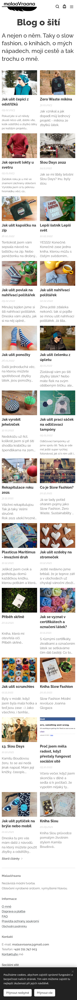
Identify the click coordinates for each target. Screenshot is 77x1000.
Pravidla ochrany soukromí (20, 921)
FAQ (5, 916)
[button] (57, 6)
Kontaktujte (10, 954)
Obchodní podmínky (14, 926)
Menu (71, 6)
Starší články (11, 858)
